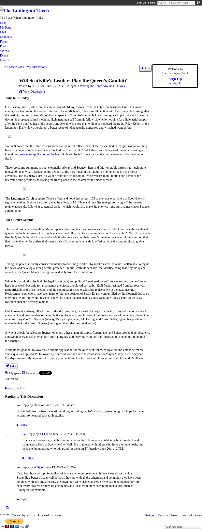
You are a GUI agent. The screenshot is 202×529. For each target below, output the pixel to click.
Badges (149, 515)
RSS (7, 508)
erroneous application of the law (39, 154)
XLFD (36, 86)
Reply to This (15, 388)
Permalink (19, 405)
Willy (37, 467)
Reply (22, 424)
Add (147, 68)
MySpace (15, 373)
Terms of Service (191, 515)
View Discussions (34, 91)
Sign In (151, 2)
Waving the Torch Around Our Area (102, 86)
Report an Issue (167, 515)
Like (13, 366)
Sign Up (141, 2)
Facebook (32, 373)
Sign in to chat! (174, 527)
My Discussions (37, 67)
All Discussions (14, 67)
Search (198, 2)
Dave (37, 405)
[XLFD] (10, 88)
